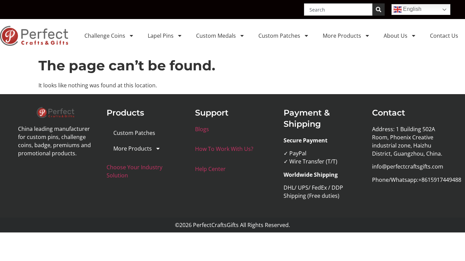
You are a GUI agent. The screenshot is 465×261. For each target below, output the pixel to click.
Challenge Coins (104, 35)
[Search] (378, 9)
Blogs (202, 129)
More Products (342, 35)
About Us (395, 35)
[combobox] (338, 9)
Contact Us (444, 35)
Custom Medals (216, 35)
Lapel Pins (161, 35)
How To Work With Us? (224, 149)
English (411, 9)
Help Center (210, 169)
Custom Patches (279, 35)
